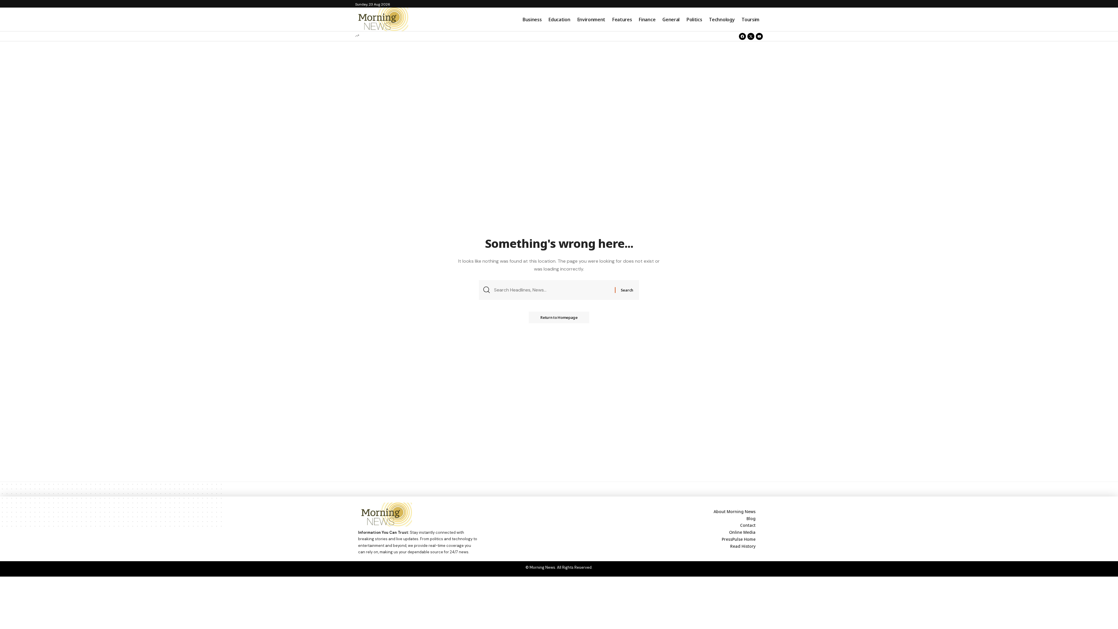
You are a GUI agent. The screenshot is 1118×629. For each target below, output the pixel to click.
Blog (751, 518)
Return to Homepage (559, 317)
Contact (748, 525)
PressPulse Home (739, 539)
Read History (743, 546)
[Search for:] (552, 290)
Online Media (742, 532)
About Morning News (735, 511)
